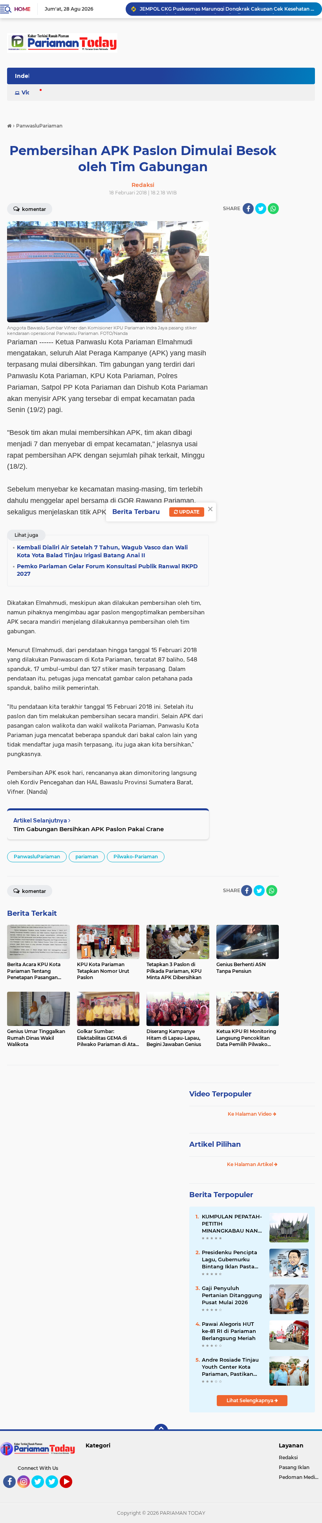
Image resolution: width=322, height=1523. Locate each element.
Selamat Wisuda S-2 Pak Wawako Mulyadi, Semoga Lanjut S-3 (214, 9)
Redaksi (288, 1457)
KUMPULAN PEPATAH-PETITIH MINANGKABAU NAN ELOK (232, 1224)
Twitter (41, 1491)
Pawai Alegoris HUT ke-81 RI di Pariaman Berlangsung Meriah (229, 1331)
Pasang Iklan (294, 1467)
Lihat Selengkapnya (250, 1400)
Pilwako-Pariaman (135, 856)
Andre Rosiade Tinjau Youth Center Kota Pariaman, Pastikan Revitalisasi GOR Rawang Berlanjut (230, 1367)
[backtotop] (161, 1431)
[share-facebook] (248, 208)
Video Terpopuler (220, 1094)
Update (188, 512)
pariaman (86, 856)
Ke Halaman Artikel (250, 1164)
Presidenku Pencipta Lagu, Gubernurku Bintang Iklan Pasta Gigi (229, 1259)
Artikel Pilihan (215, 1144)
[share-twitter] (260, 208)
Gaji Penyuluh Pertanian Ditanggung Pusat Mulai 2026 (232, 1295)
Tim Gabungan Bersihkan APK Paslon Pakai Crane (88, 829)
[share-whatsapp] (273, 208)
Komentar (33, 891)
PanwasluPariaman (37, 856)
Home (22, 9)
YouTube (71, 1491)
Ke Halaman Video (250, 1114)
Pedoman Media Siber (300, 1477)
